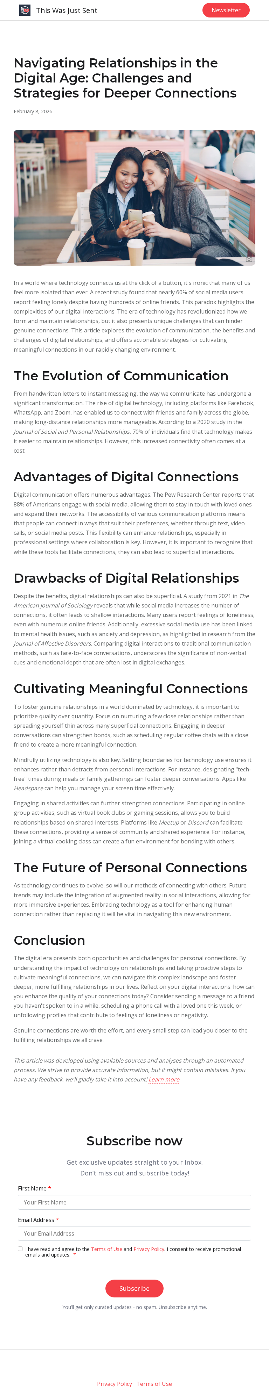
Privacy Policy (114, 1384)
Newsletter (226, 10)
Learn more (164, 1079)
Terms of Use (154, 1384)
